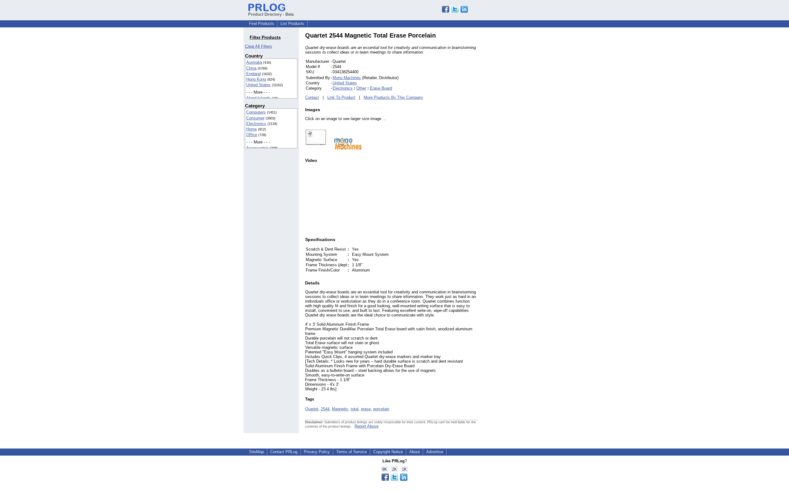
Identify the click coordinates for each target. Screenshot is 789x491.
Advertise (434, 451)
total (354, 409)
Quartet (311, 409)
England (253, 73)
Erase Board (381, 88)
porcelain (381, 409)
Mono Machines (347, 77)
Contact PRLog (283, 451)
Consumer (255, 118)
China (251, 68)
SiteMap (256, 451)
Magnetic (340, 409)
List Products (292, 23)
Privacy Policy (317, 451)
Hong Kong (256, 79)
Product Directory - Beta (271, 14)
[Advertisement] (519, 124)
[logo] (344, 148)
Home (251, 129)
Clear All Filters (258, 46)
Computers (256, 112)
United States (258, 85)
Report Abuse (366, 426)
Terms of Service (351, 451)
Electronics (256, 123)
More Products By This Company (393, 97)
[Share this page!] (455, 11)
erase (366, 409)
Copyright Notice (388, 451)
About (414, 451)
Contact (312, 97)
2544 (325, 409)
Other (361, 88)
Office (251, 134)
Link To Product (341, 97)
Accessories (257, 148)
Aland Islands (258, 98)
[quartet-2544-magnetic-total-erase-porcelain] (315, 148)
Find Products (261, 23)
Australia (254, 62)
